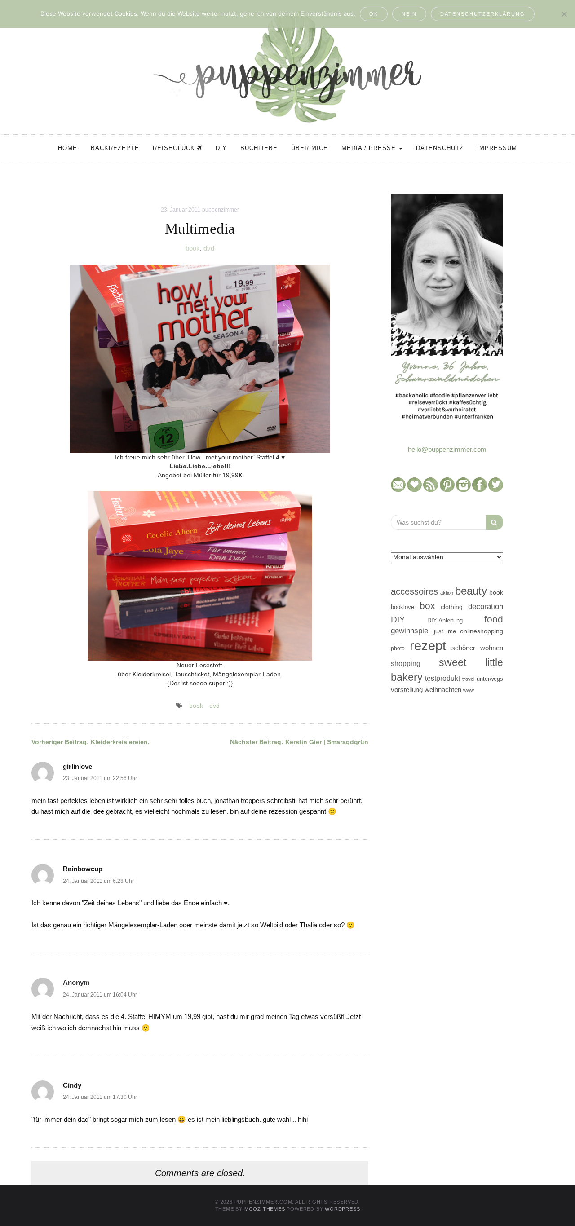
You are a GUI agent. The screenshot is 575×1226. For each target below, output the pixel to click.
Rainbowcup (82, 869)
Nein (409, 14)
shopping (405, 663)
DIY (221, 148)
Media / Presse (369, 148)
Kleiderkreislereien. (90, 741)
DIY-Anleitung (445, 620)
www (468, 690)
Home (67, 148)
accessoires (414, 591)
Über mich (309, 148)
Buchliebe (259, 148)
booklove (402, 607)
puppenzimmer (220, 210)
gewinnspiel (410, 630)
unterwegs (490, 678)
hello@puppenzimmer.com (447, 449)
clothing (452, 606)
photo (398, 648)
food (493, 619)
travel (468, 679)
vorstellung (407, 689)
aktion (446, 592)
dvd (208, 248)
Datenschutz (440, 148)
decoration (485, 606)
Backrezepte (115, 148)
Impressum (497, 148)
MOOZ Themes (264, 1209)
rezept (428, 645)
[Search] (494, 522)
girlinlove (77, 766)
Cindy (72, 1085)
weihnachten (443, 689)
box (427, 605)
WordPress (342, 1209)
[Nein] (563, 13)
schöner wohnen (477, 648)
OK (373, 14)
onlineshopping (481, 631)
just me (445, 631)
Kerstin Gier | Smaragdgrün (299, 741)
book (193, 248)
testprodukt (442, 678)
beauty (471, 591)
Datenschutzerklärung (482, 14)
